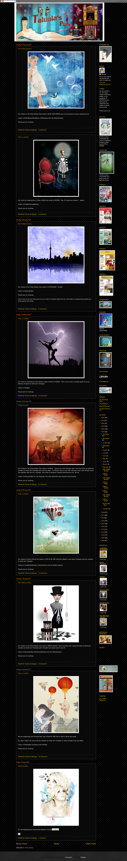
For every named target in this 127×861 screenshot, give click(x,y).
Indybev (102, 577)
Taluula (103, 74)
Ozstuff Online (104, 603)
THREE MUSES (23, 405)
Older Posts (91, 844)
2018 (102, 512)
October (105, 443)
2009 (103, 538)
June (105, 456)
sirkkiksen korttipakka (104, 549)
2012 (102, 529)
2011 (102, 532)
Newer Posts (21, 844)
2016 (102, 518)
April (105, 461)
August (105, 450)
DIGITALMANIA (23, 766)
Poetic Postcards (103, 563)
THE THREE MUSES (24, 49)
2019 (102, 432)
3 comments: (42, 214)
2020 (103, 429)
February (106, 467)
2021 (102, 426)
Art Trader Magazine (102, 699)
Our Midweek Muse (103, 400)
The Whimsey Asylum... (104, 616)
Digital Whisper (104, 406)
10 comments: (43, 396)
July (104, 453)
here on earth (104, 590)
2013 (102, 527)
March (105, 464)
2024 (103, 418)
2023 (103, 421)
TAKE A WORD (23, 137)
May (104, 459)
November (106, 439)
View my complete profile (104, 84)
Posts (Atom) (29, 848)
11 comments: (42, 309)
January (106, 509)
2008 (103, 541)
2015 (102, 521)
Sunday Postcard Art (104, 409)
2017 (103, 515)
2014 (103, 524)
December (106, 434)
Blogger (83, 857)
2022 (103, 423)
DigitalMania (103, 404)
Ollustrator (68, 857)
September (106, 446)
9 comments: (42, 130)
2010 (102, 535)
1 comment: (42, 838)
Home (56, 844)
